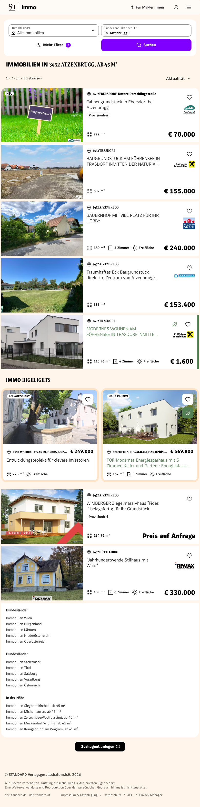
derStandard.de (16, 795)
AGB (130, 795)
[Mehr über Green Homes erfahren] (174, 324)
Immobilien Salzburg (21, 673)
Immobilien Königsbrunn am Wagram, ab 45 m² (42, 729)
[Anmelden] (176, 7)
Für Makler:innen (150, 7)
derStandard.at (39, 795)
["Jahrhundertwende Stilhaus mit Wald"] (100, 573)
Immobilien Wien (19, 618)
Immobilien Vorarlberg (23, 679)
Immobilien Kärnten (21, 630)
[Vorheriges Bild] (9, 115)
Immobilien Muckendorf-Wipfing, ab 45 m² (38, 723)
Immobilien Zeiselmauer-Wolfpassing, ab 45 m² (42, 717)
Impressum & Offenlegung (79, 795)
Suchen (149, 45)
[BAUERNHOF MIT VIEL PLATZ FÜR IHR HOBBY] (100, 228)
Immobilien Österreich (23, 685)
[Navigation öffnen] (189, 7)
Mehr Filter (56, 45)
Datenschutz (112, 795)
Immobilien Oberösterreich (26, 641)
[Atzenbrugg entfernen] (106, 32)
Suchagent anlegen (97, 746)
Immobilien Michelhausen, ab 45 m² (33, 711)
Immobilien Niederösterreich (27, 635)
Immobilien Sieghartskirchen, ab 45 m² (35, 706)
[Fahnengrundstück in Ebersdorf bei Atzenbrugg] (100, 115)
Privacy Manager (150, 795)
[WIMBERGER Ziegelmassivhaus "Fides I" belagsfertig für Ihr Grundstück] (100, 516)
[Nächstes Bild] (74, 115)
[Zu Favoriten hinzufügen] (189, 97)
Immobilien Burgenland (24, 624)
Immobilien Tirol (18, 668)
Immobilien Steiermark (23, 662)
